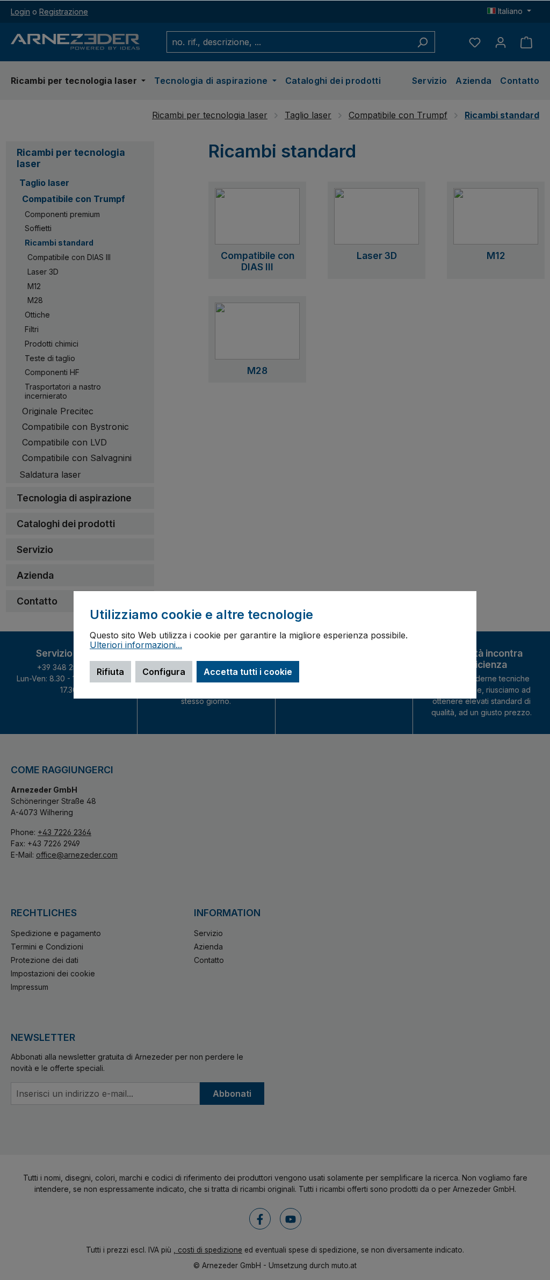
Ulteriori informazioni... (136, 645)
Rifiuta (110, 671)
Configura (163, 671)
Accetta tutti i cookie (248, 671)
